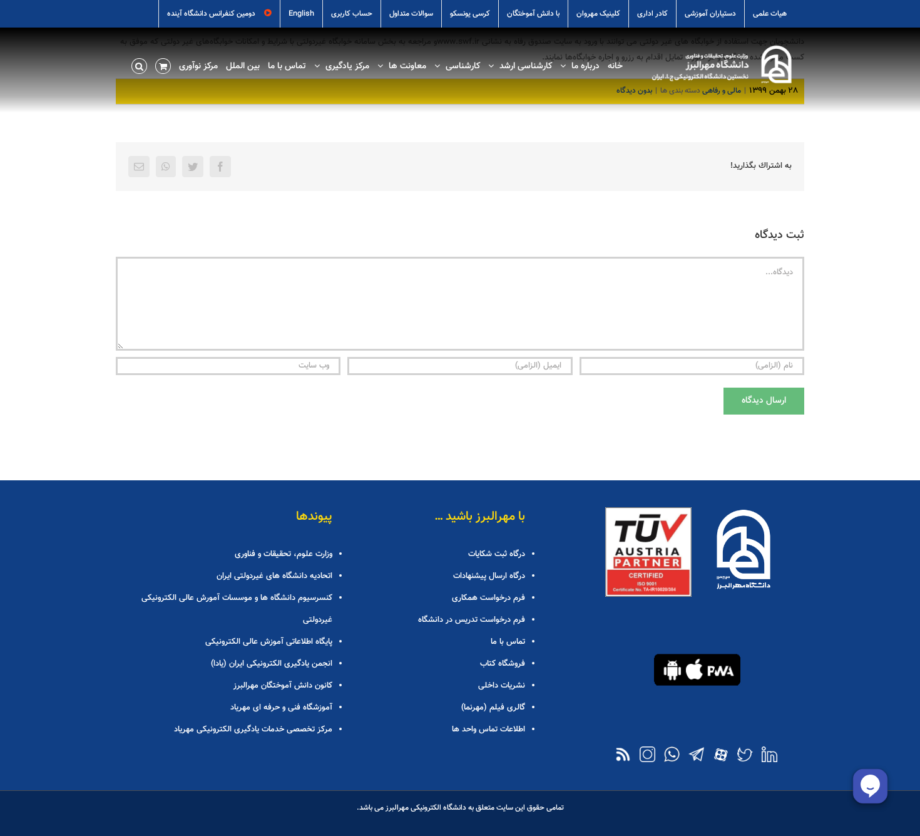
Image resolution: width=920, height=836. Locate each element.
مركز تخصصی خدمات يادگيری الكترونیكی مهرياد (253, 729)
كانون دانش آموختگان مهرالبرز (282, 685)
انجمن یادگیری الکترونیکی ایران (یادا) (271, 664)
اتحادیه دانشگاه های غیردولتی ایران (274, 576)
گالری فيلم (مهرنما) (493, 707)
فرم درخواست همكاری (488, 598)
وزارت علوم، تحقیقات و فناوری (283, 554)
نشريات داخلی (501, 685)
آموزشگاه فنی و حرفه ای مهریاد (281, 707)
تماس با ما (508, 642)
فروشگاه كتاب (502, 664)
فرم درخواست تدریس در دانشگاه (471, 620)
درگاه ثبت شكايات (496, 554)
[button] (139, 65)
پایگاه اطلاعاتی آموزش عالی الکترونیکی (268, 642)
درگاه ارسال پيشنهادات (489, 576)
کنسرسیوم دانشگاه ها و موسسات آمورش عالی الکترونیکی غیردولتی (236, 609)
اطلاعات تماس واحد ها (488, 729)
